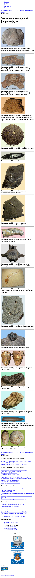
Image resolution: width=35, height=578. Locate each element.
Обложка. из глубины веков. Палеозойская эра (14, 470)
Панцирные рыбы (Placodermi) (9, 473)
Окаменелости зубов (9, 523)
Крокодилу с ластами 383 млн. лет (10, 483)
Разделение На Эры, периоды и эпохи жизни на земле (16, 478)
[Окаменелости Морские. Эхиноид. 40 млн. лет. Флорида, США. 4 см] (13, 445)
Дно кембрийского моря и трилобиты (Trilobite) (14, 512)
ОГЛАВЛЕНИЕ (19, 452)
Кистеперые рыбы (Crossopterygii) (10, 474)
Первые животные (6, 514)
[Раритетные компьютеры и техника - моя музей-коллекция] (17, 548)
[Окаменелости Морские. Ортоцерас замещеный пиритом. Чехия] (13, 189)
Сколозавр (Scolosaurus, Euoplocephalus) (12, 488)
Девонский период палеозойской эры (11, 471)
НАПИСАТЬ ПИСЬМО (7, 575)
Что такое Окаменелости (11, 522)
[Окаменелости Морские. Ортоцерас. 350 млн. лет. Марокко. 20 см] (13, 238)
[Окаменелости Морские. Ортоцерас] (13, 159)
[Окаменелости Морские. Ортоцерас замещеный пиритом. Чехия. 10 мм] (13, 221)
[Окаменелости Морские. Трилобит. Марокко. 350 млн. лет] (13, 366)
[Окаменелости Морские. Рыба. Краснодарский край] (13, 324)
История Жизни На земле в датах (10, 480)
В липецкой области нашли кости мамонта (12, 504)
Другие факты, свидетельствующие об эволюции (14, 477)
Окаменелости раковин (10, 528)
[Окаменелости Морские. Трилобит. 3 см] (13, 346)
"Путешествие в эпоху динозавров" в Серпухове (14, 464)
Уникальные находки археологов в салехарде (13, 499)
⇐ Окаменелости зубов (7, 452)
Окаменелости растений (10, 529)
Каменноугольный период (8, 490)
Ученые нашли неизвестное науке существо (13, 516)
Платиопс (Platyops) (6, 491)
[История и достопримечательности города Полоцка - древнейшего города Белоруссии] (17, 563)
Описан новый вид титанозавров (10, 506)
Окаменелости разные (10, 526)
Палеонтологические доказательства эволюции (14, 475)
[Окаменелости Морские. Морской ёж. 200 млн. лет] (13, 146)
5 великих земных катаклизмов (9, 481)
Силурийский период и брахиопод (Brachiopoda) (14, 513)
